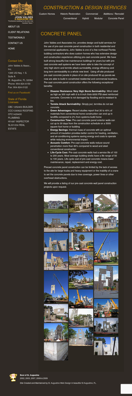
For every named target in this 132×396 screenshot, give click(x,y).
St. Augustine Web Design (59, 382)
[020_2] (81, 260)
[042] (81, 279)
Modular (98, 18)
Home (11, 48)
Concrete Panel (116, 18)
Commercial (92, 13)
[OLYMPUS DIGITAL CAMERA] (56, 313)
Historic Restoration (70, 13)
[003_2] (106, 203)
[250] (81, 298)
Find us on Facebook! (19, 92)
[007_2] (56, 223)
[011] (81, 241)
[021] (56, 261)
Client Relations (18, 32)
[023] (106, 282)
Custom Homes (47, 13)
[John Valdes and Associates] (20, 12)
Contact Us (15, 43)
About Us (13, 26)
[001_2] (56, 203)
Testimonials (16, 37)
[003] (81, 203)
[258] (106, 308)
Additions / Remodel (114, 13)
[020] (56, 242)
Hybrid (85, 18)
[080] (56, 287)
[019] (106, 248)
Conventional (70, 18)
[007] (106, 222)
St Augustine (87, 382)
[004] (81, 222)
